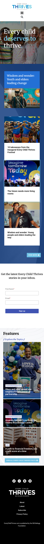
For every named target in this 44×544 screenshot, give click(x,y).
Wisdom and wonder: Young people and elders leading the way (21, 235)
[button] (22, 13)
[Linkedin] (30, 481)
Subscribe (22, 510)
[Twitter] (14, 481)
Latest (22, 506)
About (22, 502)
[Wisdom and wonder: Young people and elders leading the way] (22, 215)
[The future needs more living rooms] (22, 173)
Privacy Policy (22, 514)
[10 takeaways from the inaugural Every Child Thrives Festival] (22, 129)
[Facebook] (24, 481)
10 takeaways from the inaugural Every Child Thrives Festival (21, 150)
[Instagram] (19, 481)
